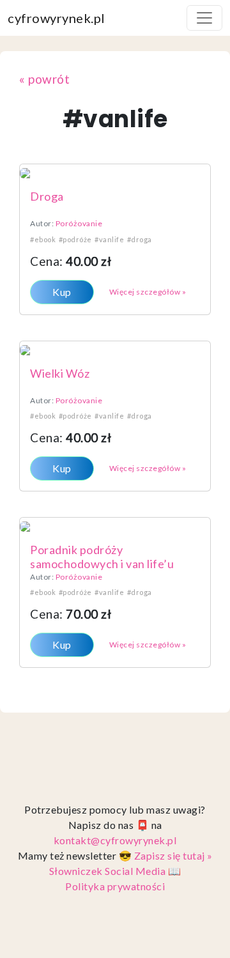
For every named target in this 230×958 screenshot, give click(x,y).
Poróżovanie (79, 223)
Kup (62, 292)
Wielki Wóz (59, 373)
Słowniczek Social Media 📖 (115, 871)
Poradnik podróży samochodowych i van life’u (102, 557)
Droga (47, 196)
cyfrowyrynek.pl (56, 18)
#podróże (75, 239)
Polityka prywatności (115, 886)
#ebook (43, 239)
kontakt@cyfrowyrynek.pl (115, 840)
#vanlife (109, 239)
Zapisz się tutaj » (173, 855)
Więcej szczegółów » (148, 292)
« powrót (44, 79)
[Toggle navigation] (204, 18)
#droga (139, 239)
